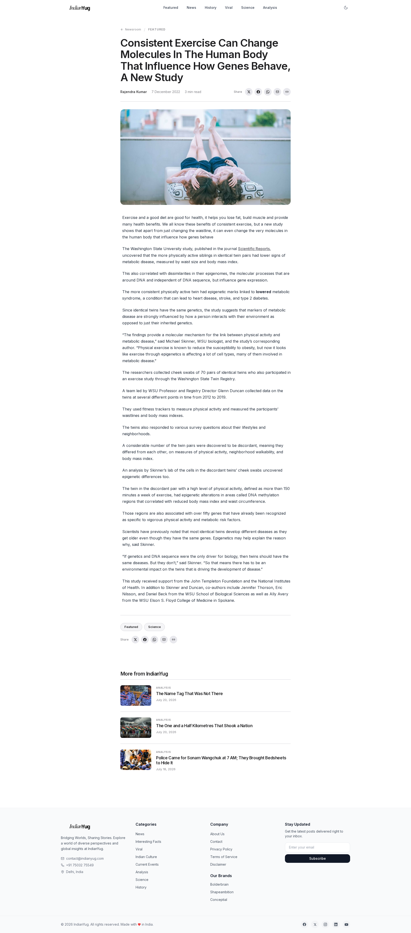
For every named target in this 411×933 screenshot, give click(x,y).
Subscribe (317, 858)
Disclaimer (218, 864)
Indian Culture (146, 857)
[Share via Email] (277, 92)
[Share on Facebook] (258, 92)
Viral (229, 7)
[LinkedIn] (336, 924)
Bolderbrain (219, 884)
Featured (170, 7)
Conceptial (218, 900)
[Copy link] (287, 92)
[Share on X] (249, 92)
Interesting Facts (148, 841)
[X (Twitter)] (315, 924)
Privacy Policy (221, 849)
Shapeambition (222, 892)
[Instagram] (325, 924)
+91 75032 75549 (80, 865)
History (210, 7)
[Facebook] (304, 924)
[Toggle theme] (346, 7)
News (191, 7)
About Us (217, 834)
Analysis (270, 7)
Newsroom (133, 29)
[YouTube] (346, 924)
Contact (216, 841)
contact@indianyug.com (85, 858)
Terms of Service (223, 857)
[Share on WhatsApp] (268, 92)
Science (247, 7)
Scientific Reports (254, 248)
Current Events (147, 864)
